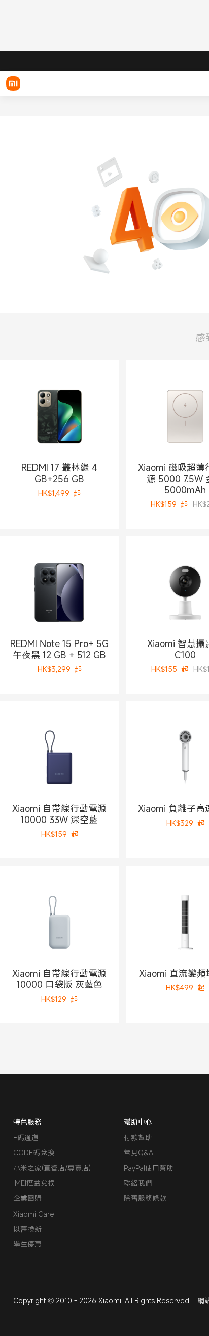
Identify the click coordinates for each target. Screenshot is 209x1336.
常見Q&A (138, 1152)
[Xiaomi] (13, 83)
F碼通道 (26, 1137)
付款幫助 (138, 1137)
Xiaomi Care (33, 1214)
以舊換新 (27, 1229)
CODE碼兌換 (33, 1152)
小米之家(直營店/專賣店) (52, 1168)
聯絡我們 (138, 1183)
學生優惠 (27, 1244)
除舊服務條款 (145, 1198)
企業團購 (27, 1198)
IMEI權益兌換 (34, 1183)
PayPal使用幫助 (148, 1168)
